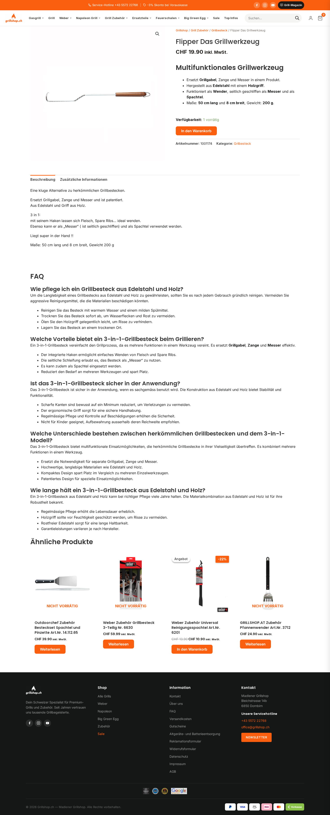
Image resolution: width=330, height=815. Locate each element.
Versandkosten (180, 719)
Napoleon (105, 711)
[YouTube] (273, 5)
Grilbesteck (219, 30)
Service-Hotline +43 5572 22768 (115, 5)
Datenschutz (178, 756)
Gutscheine (177, 726)
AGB (172, 771)
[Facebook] (257, 5)
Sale (101, 734)
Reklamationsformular (185, 741)
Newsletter (256, 737)
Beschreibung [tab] (42, 179)
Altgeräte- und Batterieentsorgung (194, 734)
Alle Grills (104, 696)
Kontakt (175, 696)
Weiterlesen (50, 649)
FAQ (172, 711)
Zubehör (104, 726)
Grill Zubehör (200, 30)
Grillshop (182, 30)
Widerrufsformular (182, 749)
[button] (157, 34)
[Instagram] (265, 5)
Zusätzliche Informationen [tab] (83, 179)
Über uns (176, 703)
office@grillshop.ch (255, 727)
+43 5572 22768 (253, 720)
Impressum (177, 764)
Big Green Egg (108, 719)
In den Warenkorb (196, 131)
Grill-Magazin (293, 5)
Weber (102, 703)
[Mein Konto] (310, 18)
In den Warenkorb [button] (192, 649)
